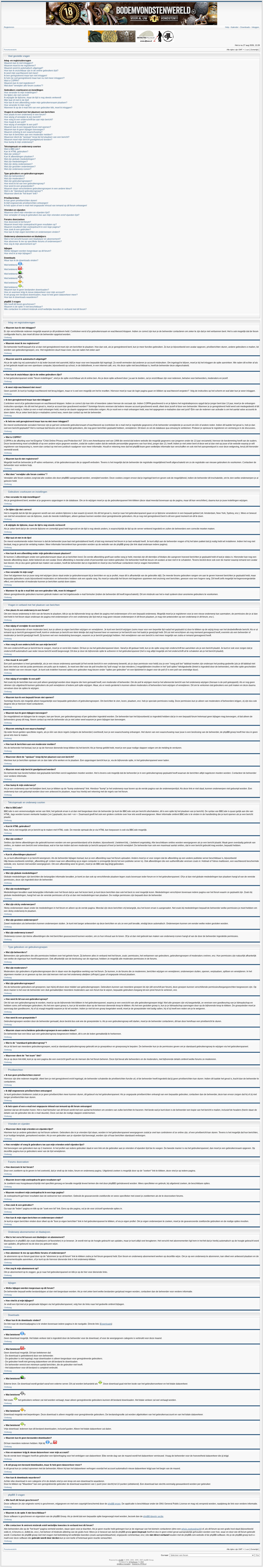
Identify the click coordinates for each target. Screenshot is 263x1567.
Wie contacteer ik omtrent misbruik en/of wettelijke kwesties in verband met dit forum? (45, 309)
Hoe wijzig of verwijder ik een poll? (21, 124)
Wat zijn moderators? (14, 178)
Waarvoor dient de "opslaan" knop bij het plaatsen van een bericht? (36, 137)
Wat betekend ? (13, 265)
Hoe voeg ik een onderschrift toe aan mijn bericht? (28, 119)
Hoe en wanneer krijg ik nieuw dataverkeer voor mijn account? (34, 292)
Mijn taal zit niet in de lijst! (16, 100)
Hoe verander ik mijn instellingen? (20, 92)
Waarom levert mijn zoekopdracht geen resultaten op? (30, 224)
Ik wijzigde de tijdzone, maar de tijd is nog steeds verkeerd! (32, 97)
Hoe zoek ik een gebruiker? (17, 229)
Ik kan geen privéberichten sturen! (20, 200)
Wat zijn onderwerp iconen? (17, 169)
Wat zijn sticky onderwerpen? (18, 164)
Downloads (245, 27)
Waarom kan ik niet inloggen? (18, 63)
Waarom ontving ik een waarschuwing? (23, 132)
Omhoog (8, 337)
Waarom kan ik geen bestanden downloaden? (26, 289)
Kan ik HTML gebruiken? (16, 151)
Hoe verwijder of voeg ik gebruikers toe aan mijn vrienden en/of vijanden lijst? (41, 215)
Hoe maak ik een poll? (15, 122)
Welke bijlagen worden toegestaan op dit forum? (27, 251)
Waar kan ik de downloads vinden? (21, 260)
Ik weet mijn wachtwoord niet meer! (21, 73)
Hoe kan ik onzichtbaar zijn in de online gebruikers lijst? (31, 70)
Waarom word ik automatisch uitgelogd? (23, 68)
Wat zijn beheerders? (14, 176)
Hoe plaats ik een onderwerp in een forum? (25, 114)
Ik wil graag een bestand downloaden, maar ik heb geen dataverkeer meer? (41, 294)
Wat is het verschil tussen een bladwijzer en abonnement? (32, 239)
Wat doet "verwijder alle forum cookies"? (23, 85)
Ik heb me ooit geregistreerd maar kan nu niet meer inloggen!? (34, 78)
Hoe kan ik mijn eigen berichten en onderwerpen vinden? (32, 232)
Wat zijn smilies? (12, 154)
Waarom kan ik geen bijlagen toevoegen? (24, 129)
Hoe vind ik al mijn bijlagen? (18, 253)
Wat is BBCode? (12, 149)
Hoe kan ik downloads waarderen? (21, 297)
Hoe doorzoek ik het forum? (17, 222)
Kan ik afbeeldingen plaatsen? (19, 156)
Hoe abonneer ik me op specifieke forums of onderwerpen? (33, 241)
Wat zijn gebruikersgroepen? (18, 181)
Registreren (9, 27)
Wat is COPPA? (11, 80)
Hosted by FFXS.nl (139, 1564)
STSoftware (133, 1562)
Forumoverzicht (10, 50)
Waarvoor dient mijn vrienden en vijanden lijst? (27, 212)
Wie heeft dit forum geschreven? (19, 304)
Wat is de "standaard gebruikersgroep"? (23, 191)
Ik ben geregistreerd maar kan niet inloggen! (25, 75)
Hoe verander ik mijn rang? (17, 105)
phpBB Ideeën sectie (153, 1516)
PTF (142, 1562)
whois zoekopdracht (191, 1529)
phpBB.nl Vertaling (123, 1564)
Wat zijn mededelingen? (16, 161)
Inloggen (255, 27)
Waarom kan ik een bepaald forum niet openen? (27, 127)
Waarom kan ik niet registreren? (19, 83)
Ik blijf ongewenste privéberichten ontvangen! (26, 203)
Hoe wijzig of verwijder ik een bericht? (22, 117)
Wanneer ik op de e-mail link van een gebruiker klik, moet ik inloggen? (38, 107)
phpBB (120, 1560)
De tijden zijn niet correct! (16, 95)
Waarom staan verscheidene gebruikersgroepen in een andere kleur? (38, 188)
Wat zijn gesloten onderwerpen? (20, 166)
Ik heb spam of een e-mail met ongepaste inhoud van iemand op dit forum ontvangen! (45, 205)
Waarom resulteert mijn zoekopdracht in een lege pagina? (32, 227)
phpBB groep (114, 1503)
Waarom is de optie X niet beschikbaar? (23, 306)
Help (227, 27)
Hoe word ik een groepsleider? (19, 186)
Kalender (234, 27)
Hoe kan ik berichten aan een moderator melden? (28, 134)
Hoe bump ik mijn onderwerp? (18, 142)
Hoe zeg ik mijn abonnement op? (20, 244)
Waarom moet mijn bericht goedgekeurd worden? (28, 139)
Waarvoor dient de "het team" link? (21, 193)
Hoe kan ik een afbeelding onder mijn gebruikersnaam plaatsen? (35, 102)
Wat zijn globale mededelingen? (20, 159)
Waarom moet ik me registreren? (20, 65)
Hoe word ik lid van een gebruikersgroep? (24, 183)
